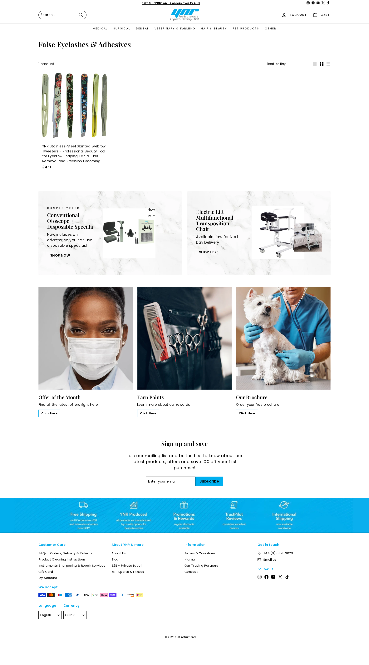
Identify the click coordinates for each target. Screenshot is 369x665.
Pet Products (246, 28)
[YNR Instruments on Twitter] (280, 577)
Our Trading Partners (201, 565)
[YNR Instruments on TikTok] (287, 577)
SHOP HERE (209, 252)
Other (270, 28)
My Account (47, 578)
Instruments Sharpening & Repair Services (71, 565)
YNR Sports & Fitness (127, 572)
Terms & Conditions (200, 553)
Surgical (121, 28)
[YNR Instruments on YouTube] (273, 577)
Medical (100, 28)
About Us (118, 553)
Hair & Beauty (214, 28)
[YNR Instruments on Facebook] (266, 577)
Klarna (189, 559)
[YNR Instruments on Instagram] (260, 577)
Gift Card (45, 572)
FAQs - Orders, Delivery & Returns (65, 553)
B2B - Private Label (126, 565)
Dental (142, 28)
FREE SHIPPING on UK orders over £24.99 (171, 3)
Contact (191, 572)
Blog (114, 559)
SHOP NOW (60, 255)
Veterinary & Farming (175, 28)
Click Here (49, 413)
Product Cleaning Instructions (62, 559)
